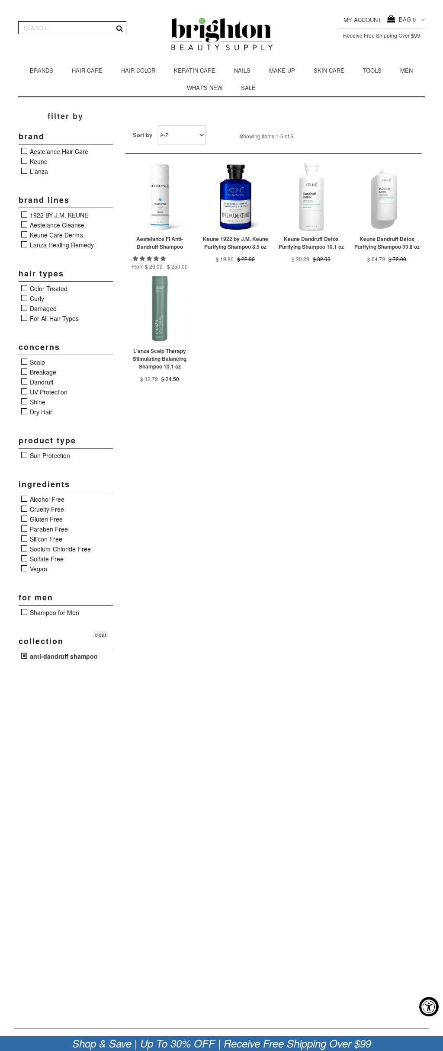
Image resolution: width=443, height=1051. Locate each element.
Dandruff (40, 382)
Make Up (282, 70)
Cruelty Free (46, 509)
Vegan (37, 568)
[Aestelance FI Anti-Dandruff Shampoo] (159, 196)
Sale (248, 87)
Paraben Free (48, 529)
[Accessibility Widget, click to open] (429, 1006)
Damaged (42, 308)
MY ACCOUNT (362, 20)
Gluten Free (45, 519)
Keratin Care (194, 70)
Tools (372, 70)
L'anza (38, 171)
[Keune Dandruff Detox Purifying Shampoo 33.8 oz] (386, 196)
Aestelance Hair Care (58, 151)
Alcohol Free (46, 499)
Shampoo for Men (53, 612)
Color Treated (47, 288)
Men (406, 70)
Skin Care (329, 70)
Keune (38, 161)
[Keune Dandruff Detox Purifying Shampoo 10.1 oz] (311, 196)
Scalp (36, 362)
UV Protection (47, 392)
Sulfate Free (46, 558)
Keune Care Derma (55, 235)
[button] (150, 258)
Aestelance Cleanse (56, 225)
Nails (242, 70)
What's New (204, 87)
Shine (36, 401)
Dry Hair (40, 411)
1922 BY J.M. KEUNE (58, 215)
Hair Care (87, 70)
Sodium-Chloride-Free (59, 549)
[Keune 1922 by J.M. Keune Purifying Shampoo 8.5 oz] (235, 196)
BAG (405, 19)
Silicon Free (45, 539)
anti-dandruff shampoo (63, 656)
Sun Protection (49, 455)
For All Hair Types (53, 318)
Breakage (42, 372)
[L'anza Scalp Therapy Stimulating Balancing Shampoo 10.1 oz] (159, 308)
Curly (36, 298)
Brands (41, 70)
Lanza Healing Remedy (61, 244)
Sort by (142, 135)
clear (100, 634)
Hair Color (138, 70)
